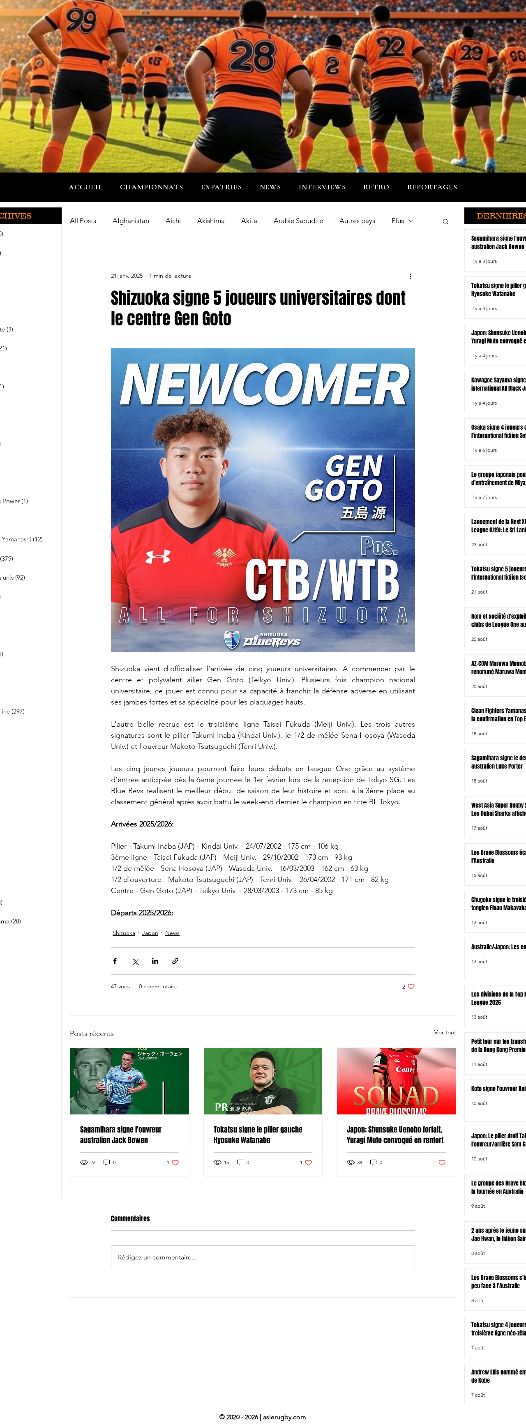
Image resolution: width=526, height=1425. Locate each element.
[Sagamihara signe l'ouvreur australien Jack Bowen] (129, 1081)
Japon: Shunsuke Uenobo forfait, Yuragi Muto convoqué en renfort (395, 1135)
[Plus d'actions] (410, 276)
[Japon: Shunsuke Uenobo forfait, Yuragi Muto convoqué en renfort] (396, 1081)
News (172, 933)
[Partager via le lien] (175, 961)
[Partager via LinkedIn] (155, 961)
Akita (249, 220)
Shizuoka (124, 933)
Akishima (211, 220)
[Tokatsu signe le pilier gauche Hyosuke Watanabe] (263, 1081)
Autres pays (357, 220)
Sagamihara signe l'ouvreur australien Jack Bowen (120, 1135)
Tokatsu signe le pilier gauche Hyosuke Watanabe (258, 1135)
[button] (151, 187)
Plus (398, 220)
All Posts (83, 220)
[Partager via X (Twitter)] (135, 961)
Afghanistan (131, 220)
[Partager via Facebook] (115, 961)
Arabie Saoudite (298, 220)
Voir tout (445, 1032)
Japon (150, 933)
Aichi (173, 220)
